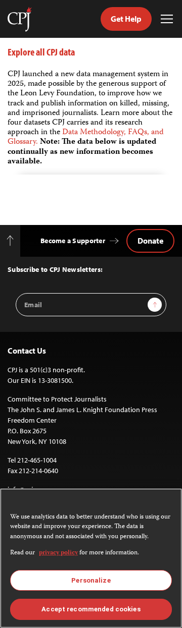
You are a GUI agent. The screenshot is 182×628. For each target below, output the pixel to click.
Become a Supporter (72, 240)
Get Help (126, 19)
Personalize (90, 580)
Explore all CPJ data (41, 51)
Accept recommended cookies (90, 609)
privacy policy (58, 553)
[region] (91, 558)
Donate (150, 241)
